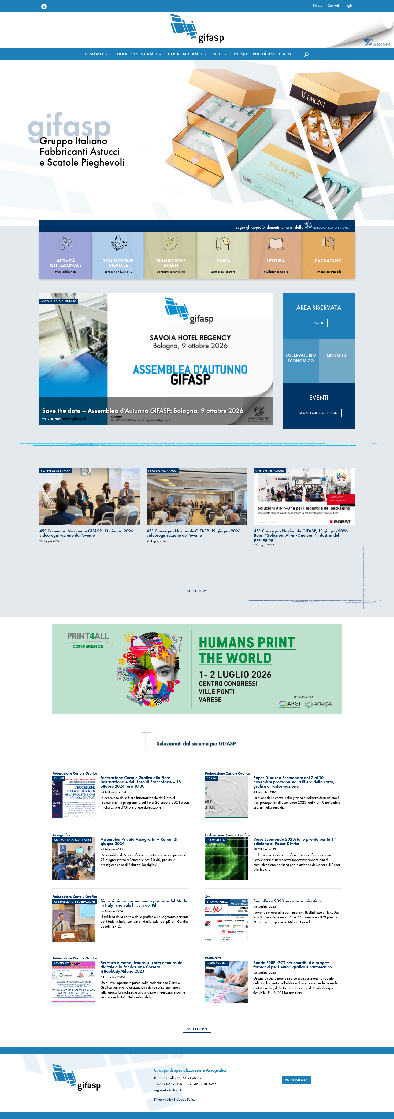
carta (223, 260)
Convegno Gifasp (55, 471)
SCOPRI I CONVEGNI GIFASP (318, 413)
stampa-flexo (217, 901)
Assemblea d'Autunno (59, 301)
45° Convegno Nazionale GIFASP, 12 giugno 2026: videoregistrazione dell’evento (194, 533)
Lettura (276, 260)
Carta (211, 778)
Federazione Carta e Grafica (74, 773)
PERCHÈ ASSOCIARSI (272, 54)
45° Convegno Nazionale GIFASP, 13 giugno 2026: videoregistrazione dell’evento (86, 533)
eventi (59, 778)
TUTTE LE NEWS (197, 591)
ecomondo (216, 840)
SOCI (217, 54)
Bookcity (61, 963)
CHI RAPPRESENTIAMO (135, 54)
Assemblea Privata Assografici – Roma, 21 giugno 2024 (139, 841)
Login (349, 6)
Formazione (217, 963)
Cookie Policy (185, 1099)
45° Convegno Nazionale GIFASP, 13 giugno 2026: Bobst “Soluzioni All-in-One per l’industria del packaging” (301, 535)
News (317, 6)
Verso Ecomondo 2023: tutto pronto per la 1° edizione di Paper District (294, 841)
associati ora (296, 1080)
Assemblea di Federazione (74, 901)
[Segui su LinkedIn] (44, 6)
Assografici (61, 834)
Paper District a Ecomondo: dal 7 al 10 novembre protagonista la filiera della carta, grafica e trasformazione (293, 782)
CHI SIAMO (92, 54)
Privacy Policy (163, 1099)
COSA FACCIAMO (185, 54)
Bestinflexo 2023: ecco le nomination (287, 901)
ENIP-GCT (213, 958)
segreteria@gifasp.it (168, 1090)
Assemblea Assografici (72, 840)
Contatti (333, 6)
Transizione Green (171, 262)
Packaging (328, 260)
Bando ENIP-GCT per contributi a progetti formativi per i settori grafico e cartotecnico (292, 965)
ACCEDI (319, 323)
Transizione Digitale (118, 262)
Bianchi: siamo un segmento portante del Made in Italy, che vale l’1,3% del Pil (144, 903)
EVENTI (240, 54)
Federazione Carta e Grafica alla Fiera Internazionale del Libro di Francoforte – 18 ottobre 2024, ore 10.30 (141, 782)
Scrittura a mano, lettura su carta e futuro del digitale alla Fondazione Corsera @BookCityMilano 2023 (142, 967)
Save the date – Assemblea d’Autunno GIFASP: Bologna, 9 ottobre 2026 (142, 410)
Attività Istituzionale (66, 262)
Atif (207, 896)
